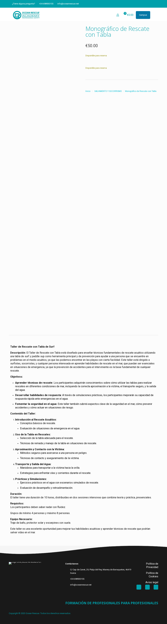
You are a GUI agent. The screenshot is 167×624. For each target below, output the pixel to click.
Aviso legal (151, 582)
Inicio (87, 91)
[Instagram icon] (153, 3)
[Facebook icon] (145, 3)
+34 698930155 (46, 3)
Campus (143, 15)
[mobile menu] (154, 15)
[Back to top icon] (151, 617)
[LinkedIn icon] (149, 3)
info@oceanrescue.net (68, 3)
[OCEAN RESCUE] (26, 15)
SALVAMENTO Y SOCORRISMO (108, 91)
